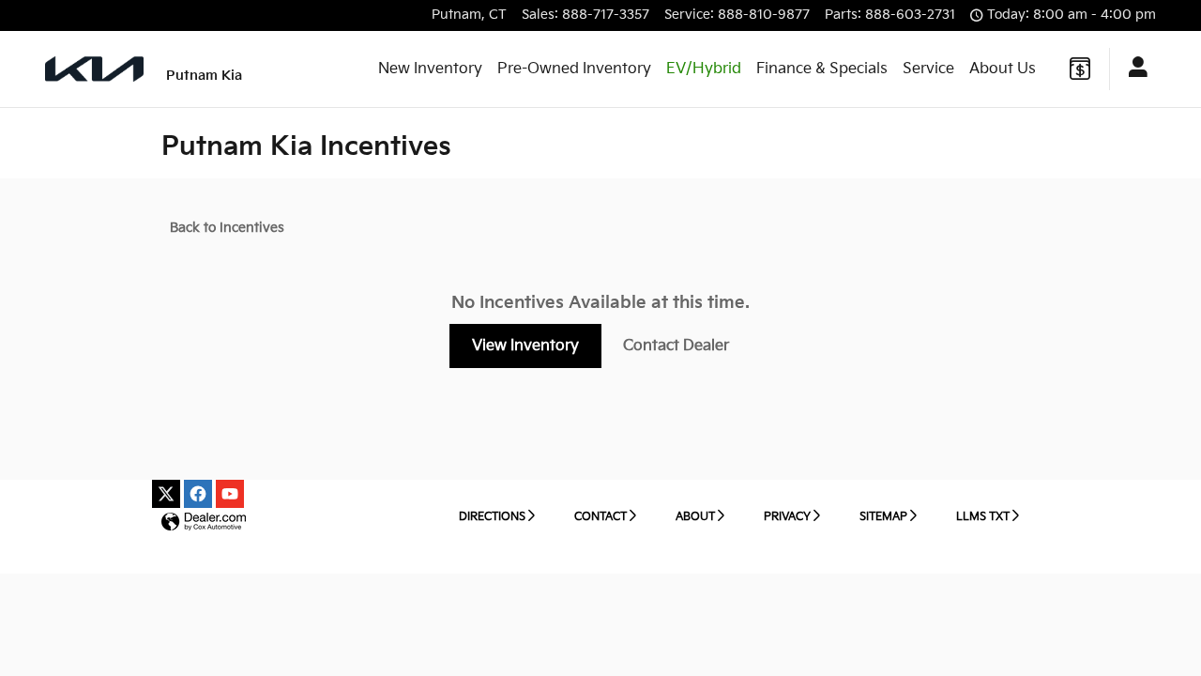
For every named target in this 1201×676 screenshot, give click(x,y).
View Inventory (525, 346)
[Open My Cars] (1133, 69)
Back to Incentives (227, 228)
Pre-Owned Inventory (574, 69)
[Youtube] (230, 494)
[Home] (94, 69)
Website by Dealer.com (203, 522)
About (695, 517)
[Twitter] (166, 494)
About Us (1002, 69)
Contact (600, 517)
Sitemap (883, 517)
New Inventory (430, 69)
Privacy (787, 517)
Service (928, 69)
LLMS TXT (983, 517)
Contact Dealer (676, 346)
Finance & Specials (822, 69)
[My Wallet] (1080, 68)
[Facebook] (198, 494)
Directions (492, 517)
